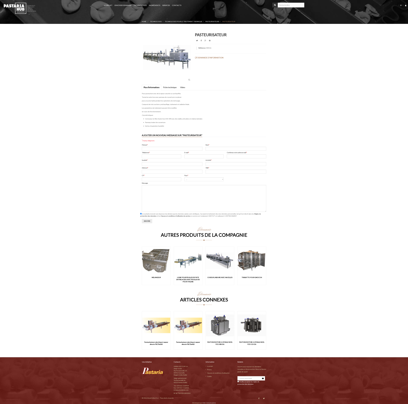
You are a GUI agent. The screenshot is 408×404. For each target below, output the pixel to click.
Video (182, 87)
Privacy (209, 369)
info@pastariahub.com (181, 390)
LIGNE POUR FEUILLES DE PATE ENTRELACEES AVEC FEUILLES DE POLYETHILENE (188, 279)
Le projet (210, 366)
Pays (186, 175)
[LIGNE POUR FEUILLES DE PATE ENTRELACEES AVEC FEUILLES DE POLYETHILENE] (188, 261)
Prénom (145, 145)
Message (145, 183)
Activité (209, 160)
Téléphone (146, 152)
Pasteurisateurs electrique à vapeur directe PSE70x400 (188, 343)
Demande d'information (210, 57)
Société (145, 160)
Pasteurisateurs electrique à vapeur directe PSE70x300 (156, 343)
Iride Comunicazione (209, 403)
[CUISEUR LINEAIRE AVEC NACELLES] (220, 261)
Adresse (145, 168)
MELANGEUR (156, 277)
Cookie (209, 376)
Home (144, 21)
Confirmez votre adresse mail (237, 152)
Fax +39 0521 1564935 (181, 388)
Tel (181, 386)
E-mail (186, 152)
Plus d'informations (151, 87)
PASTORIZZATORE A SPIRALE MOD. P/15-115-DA (251, 343)
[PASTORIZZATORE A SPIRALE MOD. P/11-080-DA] (220, 325)
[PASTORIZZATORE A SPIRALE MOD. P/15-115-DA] (252, 325)
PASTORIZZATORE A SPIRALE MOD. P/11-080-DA (220, 343)
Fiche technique (170, 87)
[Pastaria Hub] (20, 8)
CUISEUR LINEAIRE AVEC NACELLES (219, 277)
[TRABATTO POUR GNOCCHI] (252, 261)
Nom (207, 145)
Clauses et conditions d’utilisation (218, 373)
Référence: (202, 48)
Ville (207, 168)
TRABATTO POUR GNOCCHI (252, 277)
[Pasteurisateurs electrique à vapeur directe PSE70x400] (188, 325)
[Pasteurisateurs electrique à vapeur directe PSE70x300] (156, 325)
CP (143, 175)
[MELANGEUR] (156, 261)
